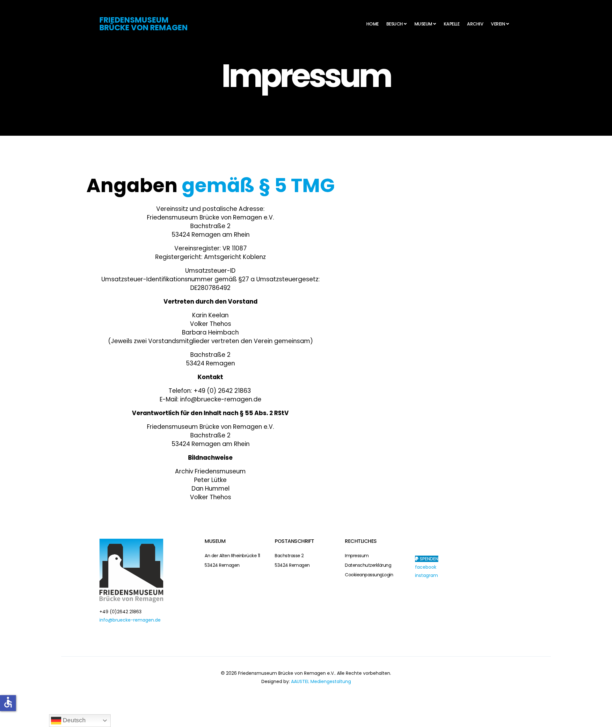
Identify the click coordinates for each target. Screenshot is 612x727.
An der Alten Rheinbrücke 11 (232, 555)
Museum (423, 24)
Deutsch (73, 720)
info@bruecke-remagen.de (130, 620)
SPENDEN (428, 559)
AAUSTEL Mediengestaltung (321, 681)
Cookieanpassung (363, 575)
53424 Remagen (222, 565)
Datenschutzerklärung (368, 565)
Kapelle (452, 24)
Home (372, 24)
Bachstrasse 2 (289, 555)
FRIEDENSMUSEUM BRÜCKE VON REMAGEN (143, 24)
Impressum (357, 555)
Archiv (475, 24)
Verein (498, 24)
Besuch (394, 24)
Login (387, 575)
